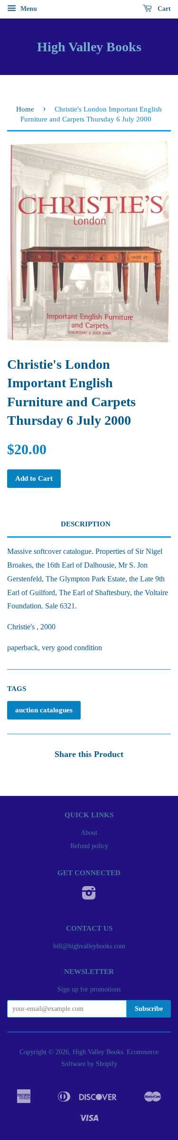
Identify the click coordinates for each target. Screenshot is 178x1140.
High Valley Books (89, 46)
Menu (28, 8)
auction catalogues (44, 710)
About (89, 832)
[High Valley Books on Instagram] (89, 896)
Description (86, 524)
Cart (163, 8)
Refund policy (89, 846)
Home (25, 109)
